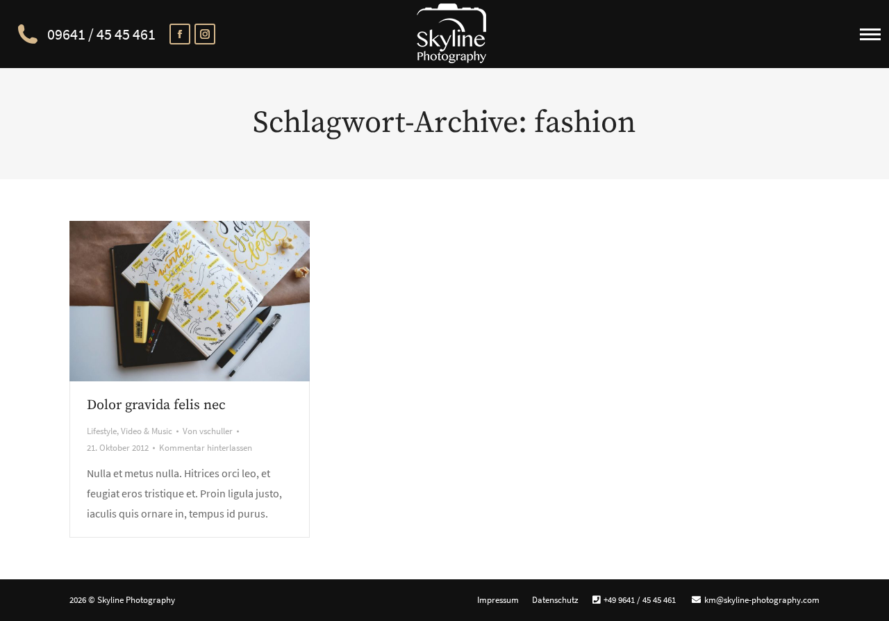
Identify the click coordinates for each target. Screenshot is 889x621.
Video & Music (146, 431)
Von (208, 431)
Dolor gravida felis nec (156, 405)
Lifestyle (102, 431)
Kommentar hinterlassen (205, 448)
